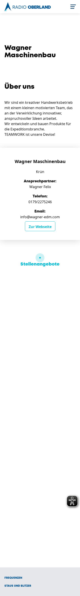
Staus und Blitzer (17, 586)
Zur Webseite (40, 226)
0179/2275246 (40, 201)
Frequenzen (13, 578)
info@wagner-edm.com (40, 216)
